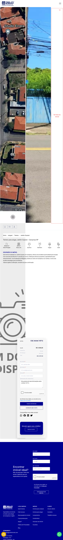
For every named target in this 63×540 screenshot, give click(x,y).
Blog (19, 528)
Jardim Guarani (25, 235)
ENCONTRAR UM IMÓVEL (41, 492)
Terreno (16, 235)
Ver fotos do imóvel (57, 116)
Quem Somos (21, 509)
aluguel (10, 235)
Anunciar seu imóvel (38, 521)
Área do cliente (51, 509)
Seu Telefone (36, 465)
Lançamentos (36, 515)
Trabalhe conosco (52, 515)
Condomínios (36, 518)
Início (4, 235)
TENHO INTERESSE (31, 403)
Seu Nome (35, 451)
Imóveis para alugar (38, 512)
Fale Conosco (21, 512)
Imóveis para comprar (38, 509)
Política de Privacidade (25, 400)
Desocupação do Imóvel (24, 515)
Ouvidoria (49, 512)
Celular (22, 373)
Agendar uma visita (31, 408)
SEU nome (22, 361)
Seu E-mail (35, 458)
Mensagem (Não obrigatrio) (26, 378)
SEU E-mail (22, 367)
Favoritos (35, 524)
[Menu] (60, 3)
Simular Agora (31, 429)
